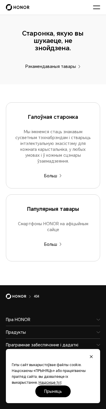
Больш (50, 175)
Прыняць (53, 391)
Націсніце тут (50, 382)
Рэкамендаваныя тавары (50, 66)
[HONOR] (20, 296)
